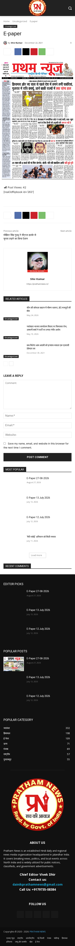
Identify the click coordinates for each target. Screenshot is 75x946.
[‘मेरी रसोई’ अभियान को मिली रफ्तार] (13, 542)
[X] (25, 51)
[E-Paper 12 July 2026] (13, 523)
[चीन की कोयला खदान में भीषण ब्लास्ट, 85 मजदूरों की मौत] (13, 313)
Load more (36, 555)
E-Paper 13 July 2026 (38, 497)
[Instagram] (46, 914)
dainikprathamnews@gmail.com (38, 884)
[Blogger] (20, 914)
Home (6, 21)
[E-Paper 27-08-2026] (13, 484)
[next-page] (11, 363)
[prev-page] (5, 363)
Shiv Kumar (16, 42)
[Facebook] (17, 51)
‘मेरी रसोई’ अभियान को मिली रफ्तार (41, 536)
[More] (50, 51)
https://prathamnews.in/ (37, 284)
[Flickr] (37, 914)
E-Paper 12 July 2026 (38, 517)
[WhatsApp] (42, 51)
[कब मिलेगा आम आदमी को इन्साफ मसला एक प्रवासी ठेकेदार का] (13, 351)
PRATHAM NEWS (38, 931)
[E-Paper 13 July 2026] (13, 503)
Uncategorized (19, 21)
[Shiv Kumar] (5, 43)
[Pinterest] (34, 51)
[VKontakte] (54, 914)
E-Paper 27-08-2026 (38, 478)
